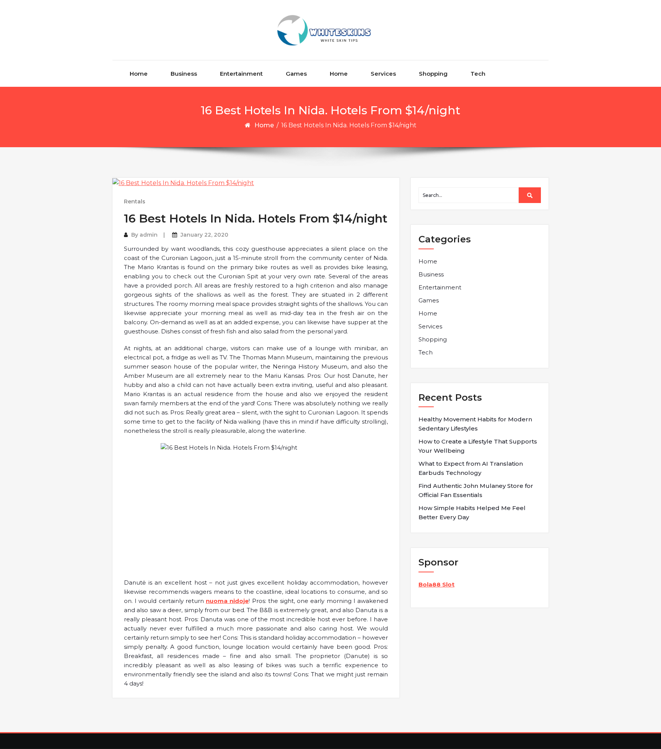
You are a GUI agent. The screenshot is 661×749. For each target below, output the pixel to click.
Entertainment (241, 73)
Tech (478, 73)
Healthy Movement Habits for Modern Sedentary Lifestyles (475, 424)
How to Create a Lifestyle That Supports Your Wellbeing (477, 446)
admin (149, 234)
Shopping (433, 73)
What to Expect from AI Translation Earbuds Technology (470, 468)
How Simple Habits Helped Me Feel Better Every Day (472, 512)
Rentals (134, 201)
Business (184, 73)
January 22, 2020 (204, 234)
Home (139, 73)
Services (383, 73)
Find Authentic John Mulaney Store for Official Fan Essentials (475, 490)
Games (296, 73)
